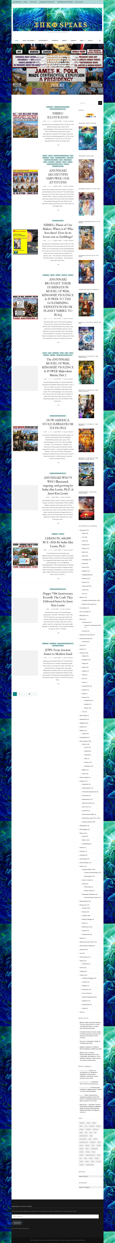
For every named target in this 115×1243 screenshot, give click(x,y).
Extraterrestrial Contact (91, 897)
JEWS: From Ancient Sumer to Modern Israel (58, 652)
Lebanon (54, 534)
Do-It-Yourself (84, 611)
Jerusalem (92, 1142)
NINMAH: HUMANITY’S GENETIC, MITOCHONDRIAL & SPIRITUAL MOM (57, 76)
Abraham (45, 643)
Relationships (84, 901)
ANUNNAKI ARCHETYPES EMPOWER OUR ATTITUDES (57, 176)
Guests (84, 884)
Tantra (87, 1161)
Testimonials (86, 934)
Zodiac (84, 1008)
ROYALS (90, 40)
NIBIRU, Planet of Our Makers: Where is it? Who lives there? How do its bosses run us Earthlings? (58, 231)
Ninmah (62, 63)
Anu (71, 155)
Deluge (84, 985)
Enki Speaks (67, 159)
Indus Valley (83, 715)
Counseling (83, 608)
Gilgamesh (87, 700)
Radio (81, 866)
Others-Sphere (84, 777)
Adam (84, 667)
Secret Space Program (86, 945)
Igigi (90, 1139)
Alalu (50, 155)
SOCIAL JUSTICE (79, 2)
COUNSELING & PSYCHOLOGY (47, 2)
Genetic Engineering (88, 997)
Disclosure (85, 989)
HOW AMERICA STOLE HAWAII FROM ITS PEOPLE (57, 424)
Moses (86, 708)
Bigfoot (84, 770)
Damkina (88, 1129)
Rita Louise (87, 887)
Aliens (84, 744)
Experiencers (86, 799)
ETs (95, 1132)
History (82, 649)
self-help (82, 949)
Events (82, 619)
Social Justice (84, 957)
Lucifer (81, 1145)
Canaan (81, 1129)
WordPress (74, 1240)
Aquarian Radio (60, 157)
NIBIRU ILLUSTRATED (57, 115)
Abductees (85, 784)
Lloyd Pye (85, 810)
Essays (84, 912)
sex (81, 953)
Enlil (56, 63)
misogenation (84, 737)
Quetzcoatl (85, 586)
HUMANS (73, 40)
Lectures (84, 631)
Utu (83, 593)
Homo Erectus (83, 1139)
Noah (83, 693)
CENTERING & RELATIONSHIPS (65, 2)
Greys (86, 747)
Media (64, 162)
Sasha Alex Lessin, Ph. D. (57, 109)
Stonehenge (85, 844)
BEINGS (64, 40)
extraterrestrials (83, 1135)
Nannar (98, 1145)
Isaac (83, 682)
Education (83, 615)
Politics (82, 847)
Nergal (81, 1148)
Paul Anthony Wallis (88, 814)
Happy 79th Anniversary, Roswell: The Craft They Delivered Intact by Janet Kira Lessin (58, 599)
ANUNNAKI (55, 40)
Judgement (83, 723)
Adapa (84, 671)
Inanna (84, 563)
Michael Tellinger (87, 919)
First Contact (86, 993)
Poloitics (82, 851)
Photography (84, 829)
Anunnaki (49, 106)
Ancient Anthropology (61, 155)
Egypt (81, 1132)
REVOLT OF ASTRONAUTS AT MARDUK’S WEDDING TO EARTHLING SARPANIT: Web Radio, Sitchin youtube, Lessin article (89, 1074)
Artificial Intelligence (88, 978)
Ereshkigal (85, 559)
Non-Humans (84, 741)
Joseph (84, 690)
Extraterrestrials (85, 638)
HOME (16, 40)
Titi (83, 711)
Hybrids (86, 751)
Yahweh (81, 1164)
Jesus (99, 1142)
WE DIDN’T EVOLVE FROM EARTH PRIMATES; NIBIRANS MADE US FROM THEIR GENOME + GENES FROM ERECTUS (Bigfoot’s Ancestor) (90, 1108)
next (90, 69)
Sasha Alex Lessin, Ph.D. (87, 942)
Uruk (81, 1012)
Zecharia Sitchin (58, 166)
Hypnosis (85, 1001)
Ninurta (84, 582)
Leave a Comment (68, 121)
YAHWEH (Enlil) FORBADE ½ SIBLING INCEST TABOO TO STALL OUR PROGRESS (91, 1089)
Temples (82, 971)
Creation (84, 982)
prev (24, 69)
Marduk (58, 162)
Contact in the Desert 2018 (92, 625)
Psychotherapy (84, 862)
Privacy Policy (81, 1240)
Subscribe (17, 1223)
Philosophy (83, 825)
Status (64, 275)
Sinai (85, 1158)
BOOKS (25, 2)
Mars (93, 1145)
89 (30, 694)
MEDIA (82, 40)
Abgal (45, 155)
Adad (83, 663)
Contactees (85, 795)
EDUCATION (33, 2)
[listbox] (58, 69)
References (85, 927)
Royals (84, 697)
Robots (82, 938)
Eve (83, 678)
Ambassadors (86, 788)
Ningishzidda (86, 574)
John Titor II (85, 807)
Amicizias (85, 641)
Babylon (98, 1126)
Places (61, 534)
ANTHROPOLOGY (17, 2)
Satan (98, 1155)
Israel (83, 836)
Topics (82, 975)
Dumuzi (84, 548)
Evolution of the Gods (86, 635)
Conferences (85, 622)
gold (91, 1135)
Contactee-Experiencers (89, 791)
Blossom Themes (60, 1240)
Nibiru (70, 162)
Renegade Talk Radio (88, 894)
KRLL (85, 758)
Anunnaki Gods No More (61, 106)
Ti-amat (98, 1161)
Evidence (51, 162)
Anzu (52, 157)
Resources (83, 905)
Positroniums (86, 1004)
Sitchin (84, 930)
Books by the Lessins (51, 159)
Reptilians (87, 766)
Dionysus (85, 544)
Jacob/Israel (85, 686)
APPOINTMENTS (42, 40)
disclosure (95, 1129)
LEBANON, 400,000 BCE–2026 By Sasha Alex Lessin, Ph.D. (58, 542)
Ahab (83, 675)
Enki (52, 63)
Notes (84, 923)
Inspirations (83, 719)
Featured (85, 964)
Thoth (84, 590)
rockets (81, 1155)
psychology (83, 859)
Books (81, 597)
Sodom (96, 1158)
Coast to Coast (86, 880)
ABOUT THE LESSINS (28, 40)
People (82, 781)
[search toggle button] (99, 40)
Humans (82, 653)
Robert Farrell (88, 890)
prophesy (82, 855)
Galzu (84, 773)
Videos (66, 164)
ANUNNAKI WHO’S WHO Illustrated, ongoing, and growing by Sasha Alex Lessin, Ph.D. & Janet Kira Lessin (58, 485)
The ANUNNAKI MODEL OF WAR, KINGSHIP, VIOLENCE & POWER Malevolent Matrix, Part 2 (58, 367)
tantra (82, 967)
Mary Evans (83, 1104)
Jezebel (86, 704)
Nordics (86, 762)
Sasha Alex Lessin (90, 1155)
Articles (70, 157)
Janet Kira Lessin (87, 803)
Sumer (81, 1161)
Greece (82, 645)
